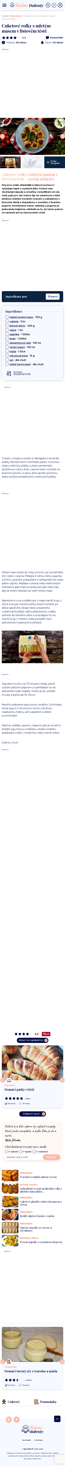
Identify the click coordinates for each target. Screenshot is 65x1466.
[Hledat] (49, 5)
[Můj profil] (60, 5)
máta (13, 351)
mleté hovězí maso (21, 317)
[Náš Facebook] (17, 1419)
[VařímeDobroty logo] (26, 5)
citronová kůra (19, 355)
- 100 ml (25, 342)
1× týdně (27, 1151)
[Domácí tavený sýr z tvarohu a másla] (32, 1344)
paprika (14, 334)
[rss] (9, 1419)
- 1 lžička (20, 334)
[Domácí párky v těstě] (32, 1062)
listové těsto (17, 325)
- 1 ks (16, 330)
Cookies (38, 1440)
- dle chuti (18, 360)
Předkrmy (16, 16)
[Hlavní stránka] (32, 1429)
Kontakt (26, 1440)
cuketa (14, 321)
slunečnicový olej (20, 342)
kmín (13, 338)
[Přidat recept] (55, 5)
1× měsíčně (42, 1151)
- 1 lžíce (18, 351)
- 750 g (26, 317)
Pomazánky (11, 1367)
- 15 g (22, 355)
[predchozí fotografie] (2, 136)
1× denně (13, 1151)
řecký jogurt (17, 347)
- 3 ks (17, 321)
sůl (11, 360)
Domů (5, 16)
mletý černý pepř (20, 364)
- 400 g (22, 325)
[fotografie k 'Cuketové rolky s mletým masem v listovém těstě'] (32, 136)
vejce (13, 330)
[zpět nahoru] (57, 1419)
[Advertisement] (32, 83)
